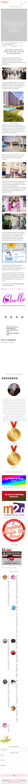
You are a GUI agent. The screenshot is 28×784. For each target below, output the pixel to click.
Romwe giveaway (8, 285)
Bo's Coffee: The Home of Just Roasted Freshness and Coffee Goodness (9, 693)
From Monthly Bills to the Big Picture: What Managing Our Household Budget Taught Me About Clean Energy (14, 24)
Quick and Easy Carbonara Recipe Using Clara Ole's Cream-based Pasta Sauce (9, 654)
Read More (13, 30)
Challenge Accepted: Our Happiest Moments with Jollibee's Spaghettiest (17, 664)
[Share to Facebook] (11, 317)
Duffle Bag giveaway (19, 283)
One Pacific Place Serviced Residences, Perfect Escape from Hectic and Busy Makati (17, 621)
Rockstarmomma (14, 780)
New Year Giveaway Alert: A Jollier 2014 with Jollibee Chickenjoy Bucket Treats (9, 590)
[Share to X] (6, 317)
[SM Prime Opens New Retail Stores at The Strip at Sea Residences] (17, 317)
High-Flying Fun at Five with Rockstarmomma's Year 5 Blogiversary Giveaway (17, 589)
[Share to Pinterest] (22, 317)
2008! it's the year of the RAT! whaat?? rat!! (17, 714)
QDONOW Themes (14, 782)
